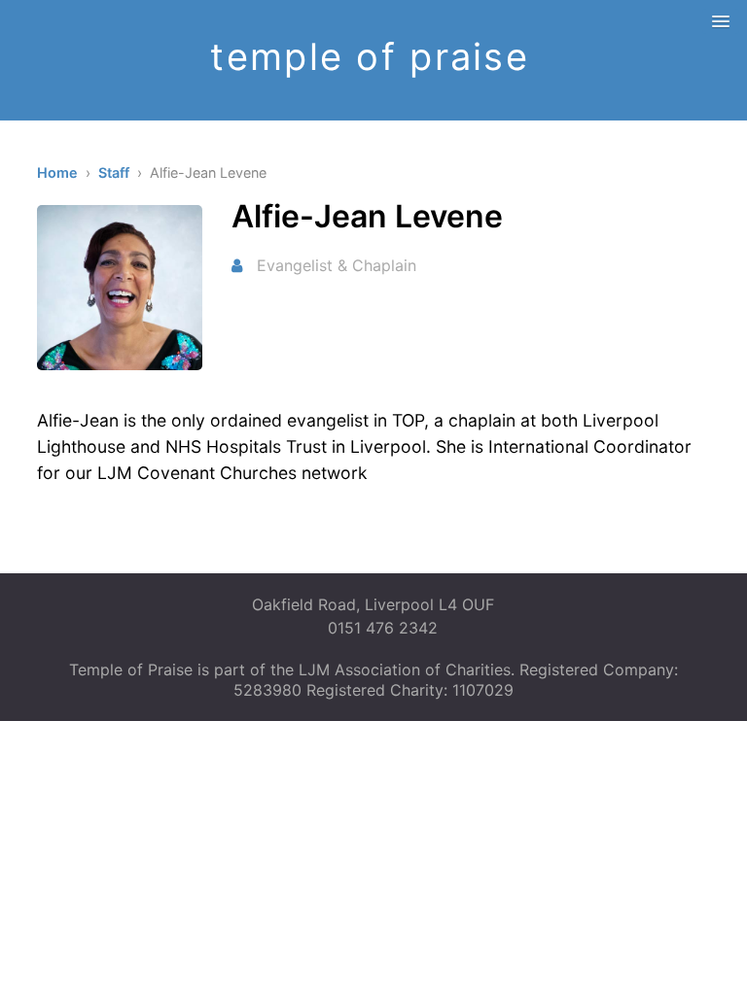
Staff (113, 172)
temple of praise (369, 56)
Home (57, 172)
